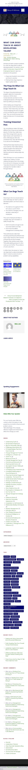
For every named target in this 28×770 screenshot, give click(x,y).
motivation (7, 590)
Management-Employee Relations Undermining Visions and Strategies (14, 704)
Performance (8, 595)
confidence (17, 562)
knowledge (15, 584)
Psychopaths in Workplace (13, 490)
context (9, 57)
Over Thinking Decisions (12, 512)
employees (7, 576)
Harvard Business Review (11, 578)
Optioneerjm (9, 748)
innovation (15, 581)
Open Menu (22, 10)
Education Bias (10, 510)
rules (15, 613)
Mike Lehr (12, 54)
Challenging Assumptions (13, 447)
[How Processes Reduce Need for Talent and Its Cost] (8, 265)
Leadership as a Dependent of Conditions (17, 270)
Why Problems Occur (12, 488)
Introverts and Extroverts (12, 462)
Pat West (8, 684)
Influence (7, 581)
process (18, 601)
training (18, 59)
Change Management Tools (13, 453)
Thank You (8, 456)
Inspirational (9, 467)
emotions (20, 573)
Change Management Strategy (14, 493)
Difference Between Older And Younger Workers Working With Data (14, 654)
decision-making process (11, 567)
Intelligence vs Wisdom (12, 454)
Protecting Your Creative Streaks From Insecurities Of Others (14, 685)
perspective (7, 598)
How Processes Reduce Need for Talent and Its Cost (7, 271)
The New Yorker (8, 624)
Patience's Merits (10, 497)
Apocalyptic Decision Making (13, 466)
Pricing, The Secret (11, 480)
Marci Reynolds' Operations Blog (14, 746)
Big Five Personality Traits (13, 445)
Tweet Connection (11, 753)
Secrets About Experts (12, 443)
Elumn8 (8, 742)
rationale (7, 604)
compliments (8, 562)
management (7, 59)
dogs (8, 60)
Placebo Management (12, 508)
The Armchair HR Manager (13, 751)
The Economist (17, 622)
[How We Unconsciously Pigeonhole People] (8, 278)
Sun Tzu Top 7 (9, 492)
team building (14, 619)
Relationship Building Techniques (15, 505)
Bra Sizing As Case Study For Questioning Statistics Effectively (14, 692)
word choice (14, 627)
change (13, 556)
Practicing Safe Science (12, 464)
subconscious (15, 616)
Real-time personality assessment (10, 607)
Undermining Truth (11, 441)
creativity (7, 565)
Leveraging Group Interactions (14, 469)
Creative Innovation (11, 521)
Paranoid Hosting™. (12, 767)
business (6, 556)
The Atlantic (7, 622)
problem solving (8, 601)
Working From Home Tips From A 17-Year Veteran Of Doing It (14, 673)
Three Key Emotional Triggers (14, 475)
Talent (13, 59)
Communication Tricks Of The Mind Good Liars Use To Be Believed (14, 730)
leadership (7, 587)
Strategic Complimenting (13, 482)
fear (13, 576)
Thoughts (18, 624)
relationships (8, 613)
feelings (19, 576)
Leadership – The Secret (12, 477)
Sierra (22, 67)
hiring (5, 60)
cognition (20, 559)
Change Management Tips (13, 460)
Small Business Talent (12, 749)
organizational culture (11, 592)
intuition (6, 584)
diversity (14, 57)
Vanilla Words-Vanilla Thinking (14, 479)
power (15, 598)
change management (9, 559)
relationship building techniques (13, 611)
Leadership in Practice (12, 744)
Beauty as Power (10, 458)
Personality (17, 595)
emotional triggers (9, 573)
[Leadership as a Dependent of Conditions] (17, 265)
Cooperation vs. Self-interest (13, 503)
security (6, 616)
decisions (7, 570)
